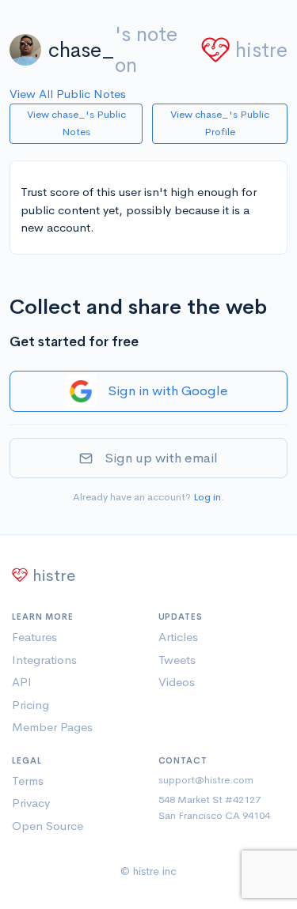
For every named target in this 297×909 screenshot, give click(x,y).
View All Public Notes (68, 93)
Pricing (30, 704)
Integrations (44, 659)
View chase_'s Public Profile (219, 123)
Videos (176, 681)
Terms (28, 780)
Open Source (47, 825)
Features (34, 636)
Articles (178, 636)
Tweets (177, 659)
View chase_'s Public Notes (76, 123)
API (22, 681)
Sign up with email (161, 458)
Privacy (31, 802)
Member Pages (52, 726)
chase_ (81, 50)
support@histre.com (205, 779)
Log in (207, 497)
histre (261, 50)
